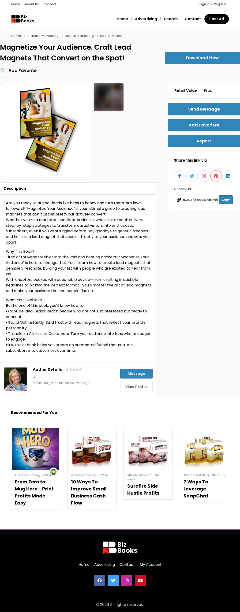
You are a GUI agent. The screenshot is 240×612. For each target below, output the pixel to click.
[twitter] (113, 580)
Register (220, 4)
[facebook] (99, 580)
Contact (49, 4)
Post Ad (216, 19)
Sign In (204, 4)
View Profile (136, 386)
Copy (226, 200)
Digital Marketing (79, 36)
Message (136, 373)
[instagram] (126, 580)
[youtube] (140, 580)
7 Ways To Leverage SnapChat (196, 488)
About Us (32, 4)
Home (15, 4)
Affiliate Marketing (43, 36)
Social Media (111, 36)
